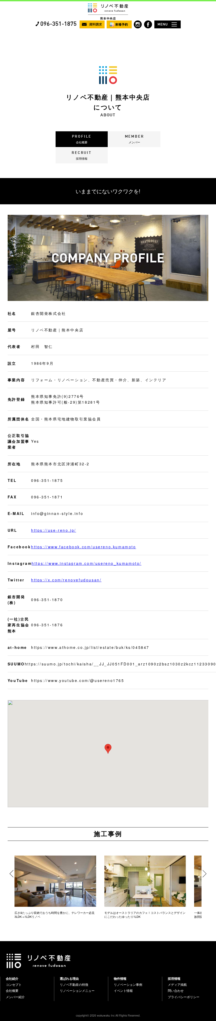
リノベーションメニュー (77, 990)
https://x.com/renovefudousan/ (66, 579)
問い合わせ (176, 990)
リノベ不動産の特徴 (74, 984)
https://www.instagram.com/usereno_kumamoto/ (86, 563)
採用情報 (174, 978)
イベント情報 (123, 990)
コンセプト (14, 984)
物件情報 (120, 978)
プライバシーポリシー (183, 996)
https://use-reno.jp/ (53, 530)
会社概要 (12, 990)
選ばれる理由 (69, 978)
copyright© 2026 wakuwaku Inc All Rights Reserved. (108, 1015)
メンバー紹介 (15, 996)
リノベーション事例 (128, 984)
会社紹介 (12, 978)
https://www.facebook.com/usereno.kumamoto (83, 546)
